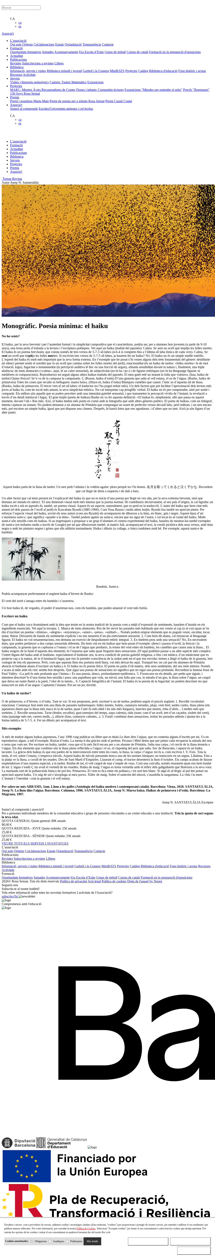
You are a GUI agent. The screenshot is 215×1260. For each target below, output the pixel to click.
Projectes (131, 71)
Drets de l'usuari (138, 881)
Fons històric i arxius (192, 71)
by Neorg (155, 881)
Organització (73, 44)
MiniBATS (117, 71)
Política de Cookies (86, 1228)
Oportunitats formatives (25, 52)
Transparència (92, 44)
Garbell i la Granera (96, 71)
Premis (14, 168)
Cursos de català (137, 52)
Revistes (15, 63)
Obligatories (41, 1241)
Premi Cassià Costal (118, 101)
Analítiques (58, 1241)
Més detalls (92, 1241)
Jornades (48, 52)
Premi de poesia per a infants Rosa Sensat (77, 101)
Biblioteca (17, 156)
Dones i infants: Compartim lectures (100, 90)
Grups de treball (115, 52)
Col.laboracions (44, 44)
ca (19, 22)
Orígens (27, 44)
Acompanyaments (66, 52)
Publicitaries (76, 1241)
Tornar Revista (12, 179)
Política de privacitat (73, 881)
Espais (59, 44)
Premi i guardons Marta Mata (29, 101)
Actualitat (16, 149)
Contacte (108, 44)
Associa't (8, 33)
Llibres (59, 63)
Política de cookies (114, 881)
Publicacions (18, 152)
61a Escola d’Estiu (91, 52)
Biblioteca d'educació (163, 71)
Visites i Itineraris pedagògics (29, 82)
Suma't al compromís (24, 108)
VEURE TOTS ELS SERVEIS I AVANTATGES (35, 843)
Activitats (29, 74)
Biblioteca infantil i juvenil (64, 71)
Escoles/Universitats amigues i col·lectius (66, 108)
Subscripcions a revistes (38, 63)
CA (12, 19)
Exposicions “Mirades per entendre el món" (153, 90)
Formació (16, 145)
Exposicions (95, 82)
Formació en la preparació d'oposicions (175, 52)
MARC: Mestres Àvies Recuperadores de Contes (42, 90)
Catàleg (143, 71)
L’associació (18, 141)
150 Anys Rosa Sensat (25, 93)
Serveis (15, 160)
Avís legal (94, 881)
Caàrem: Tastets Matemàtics (68, 82)
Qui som (15, 44)
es (19, 26)
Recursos (16, 74)
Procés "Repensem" (196, 90)
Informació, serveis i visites (28, 71)
